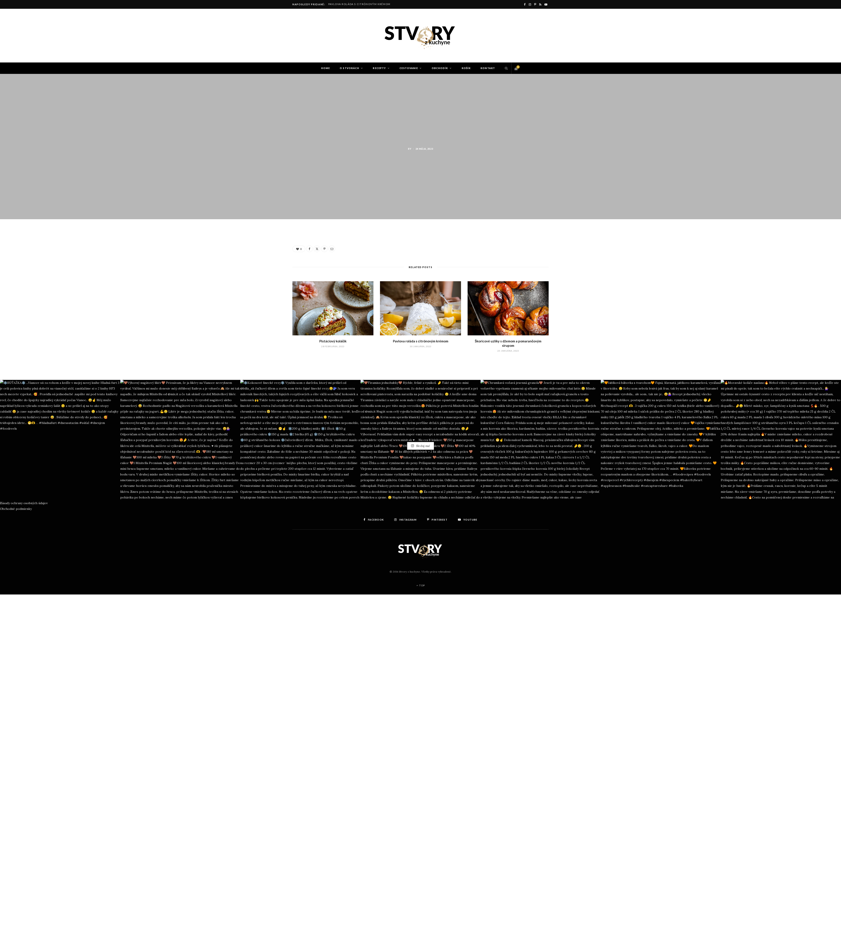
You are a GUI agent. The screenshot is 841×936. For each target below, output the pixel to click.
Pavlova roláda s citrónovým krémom (359, 4)
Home (325, 68)
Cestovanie (408, 68)
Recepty (379, 68)
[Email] (271, 281)
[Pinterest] (271, 270)
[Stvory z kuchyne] (420, 36)
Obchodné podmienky (16, 509)
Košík (466, 68)
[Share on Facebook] (271, 248)
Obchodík (440, 68)
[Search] (505, 68)
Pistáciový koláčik (332, 341)
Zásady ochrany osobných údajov (24, 503)
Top (422, 585)
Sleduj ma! (422, 446)
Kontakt (488, 68)
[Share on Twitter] (271, 259)
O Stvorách (349, 68)
